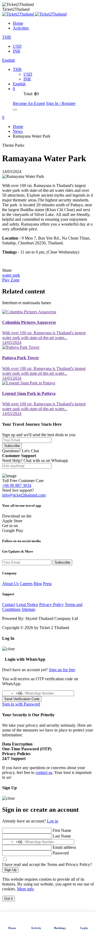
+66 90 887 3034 (16, 485)
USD (17, 46)
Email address (64, 847)
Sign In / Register (60, 103)
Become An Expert (29, 103)
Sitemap (28, 609)
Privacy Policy (51, 604)
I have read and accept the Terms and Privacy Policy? (47, 864)
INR (16, 51)
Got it (8, 899)
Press (47, 583)
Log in (52, 821)
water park (11, 275)
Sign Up (10, 870)
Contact (8, 604)
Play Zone (10, 280)
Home (18, 23)
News (18, 131)
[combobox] (12, 693)
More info (25, 889)
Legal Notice (27, 604)
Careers (26, 583)
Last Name (62, 836)
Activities (21, 28)
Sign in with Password (21, 704)
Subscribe (12, 446)
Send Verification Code (21, 699)
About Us (10, 583)
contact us (43, 772)
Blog (38, 583)
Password (61, 853)
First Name (62, 830)
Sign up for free (62, 669)
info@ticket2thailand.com (24, 495)
